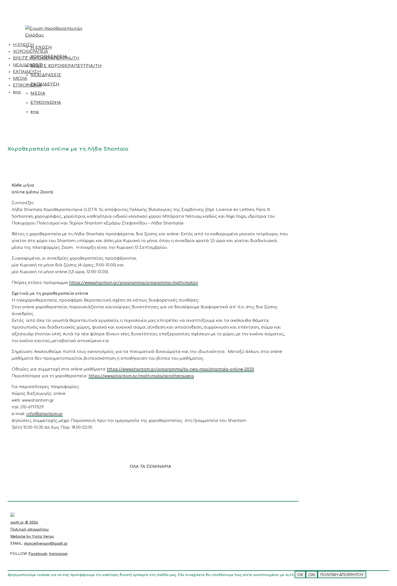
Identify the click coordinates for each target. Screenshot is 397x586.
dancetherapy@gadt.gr (46, 543)
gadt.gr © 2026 (24, 522)
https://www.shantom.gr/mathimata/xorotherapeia (141, 376)
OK (300, 575)
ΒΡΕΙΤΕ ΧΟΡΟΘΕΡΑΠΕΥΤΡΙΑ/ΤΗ (46, 58)
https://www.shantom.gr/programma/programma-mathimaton (133, 282)
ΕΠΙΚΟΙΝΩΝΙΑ (27, 85)
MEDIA (20, 78)
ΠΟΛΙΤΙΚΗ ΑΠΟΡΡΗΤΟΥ (342, 575)
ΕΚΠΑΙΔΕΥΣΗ (27, 71)
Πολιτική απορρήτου (29, 529)
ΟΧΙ (311, 575)
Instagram (58, 554)
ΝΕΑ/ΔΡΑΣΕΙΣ (27, 65)
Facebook (38, 554)
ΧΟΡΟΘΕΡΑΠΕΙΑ (30, 51)
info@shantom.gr (44, 414)
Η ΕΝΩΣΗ (23, 44)
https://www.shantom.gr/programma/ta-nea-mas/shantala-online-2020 (180, 369)
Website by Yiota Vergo (32, 536)
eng (17, 92)
